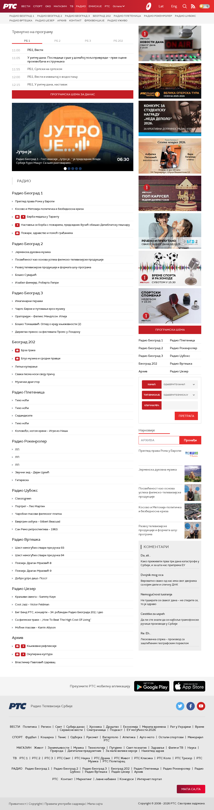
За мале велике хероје (121, 751)
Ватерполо (110, 737)
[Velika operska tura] (170, 81)
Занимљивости (58, 747)
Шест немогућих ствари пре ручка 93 (39, 547)
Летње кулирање (26, 366)
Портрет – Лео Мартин (30, 506)
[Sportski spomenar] (170, 306)
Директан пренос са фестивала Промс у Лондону (47, 332)
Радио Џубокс (185, 16)
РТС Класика (143, 758)
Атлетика (128, 737)
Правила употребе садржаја (65, 804)
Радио (81, 6)
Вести (25, 6)
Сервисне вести (71, 730)
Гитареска (22, 480)
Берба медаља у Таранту (42, 216)
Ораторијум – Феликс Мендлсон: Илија (41, 316)
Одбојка (76, 737)
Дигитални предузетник (84, 751)
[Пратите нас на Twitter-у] (180, 706)
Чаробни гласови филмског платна (38, 514)
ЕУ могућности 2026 (141, 730)
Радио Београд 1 (21, 16)
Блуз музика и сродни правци (40, 358)
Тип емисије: (152, 394)
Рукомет (92, 737)
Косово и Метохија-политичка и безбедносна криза (49, 209)
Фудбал (30, 737)
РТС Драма (102, 758)
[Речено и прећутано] (170, 231)
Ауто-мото (147, 737)
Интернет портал (149, 779)
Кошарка (47, 737)
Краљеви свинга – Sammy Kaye (35, 596)
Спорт (37, 6)
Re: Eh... (146, 633)
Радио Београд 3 (77, 16)
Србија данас (75, 727)
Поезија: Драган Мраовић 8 (33, 563)
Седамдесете (23, 415)
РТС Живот (122, 758)
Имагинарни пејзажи (29, 301)
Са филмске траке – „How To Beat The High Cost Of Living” (53, 620)
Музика (78, 747)
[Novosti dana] (170, 43)
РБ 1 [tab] (27, 41)
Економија (130, 727)
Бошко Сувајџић (26, 275)
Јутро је (24, 151)
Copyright (35, 804)
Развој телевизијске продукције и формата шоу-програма (53, 267)
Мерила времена (154, 727)
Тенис (62, 737)
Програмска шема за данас (72, 94)
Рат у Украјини (180, 727)
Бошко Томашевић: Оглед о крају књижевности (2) (48, 324)
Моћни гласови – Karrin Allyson (35, 627)
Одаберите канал (174, 384)
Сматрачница (96, 730)
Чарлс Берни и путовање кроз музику (40, 309)
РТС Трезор (183, 758)
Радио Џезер (44, 20)
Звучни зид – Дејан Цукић (32, 472)
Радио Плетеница (127, 16)
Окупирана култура (39, 654)
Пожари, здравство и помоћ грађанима (46, 233)
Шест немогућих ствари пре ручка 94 (39, 555)
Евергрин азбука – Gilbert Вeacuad (37, 521)
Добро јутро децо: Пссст (31, 578)
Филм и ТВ (175, 747)
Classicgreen (23, 498)
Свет (58, 727)
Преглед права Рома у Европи (35, 201)
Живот (38, 747)
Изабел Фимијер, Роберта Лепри (37, 282)
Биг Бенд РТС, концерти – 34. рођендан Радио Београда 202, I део (59, 612)
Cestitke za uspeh (153, 614)
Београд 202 (102, 16)
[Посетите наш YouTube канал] (201, 706)
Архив (61, 20)
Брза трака (27, 350)
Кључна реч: (151, 405)
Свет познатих (136, 747)
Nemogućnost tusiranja (156, 594)
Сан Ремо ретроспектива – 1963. (36, 529)
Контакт (75, 20)
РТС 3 (49, 758)
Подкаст (116, 730)
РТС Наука (82, 758)
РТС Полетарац (114, 761)
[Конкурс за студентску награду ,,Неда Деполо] (170, 118)
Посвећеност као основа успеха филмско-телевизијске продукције (59, 259)
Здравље (157, 747)
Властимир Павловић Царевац (35, 662)
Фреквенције (94, 20)
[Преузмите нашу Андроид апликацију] (151, 686)
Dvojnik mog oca (152, 575)
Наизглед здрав (152, 751)
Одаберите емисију (176, 394)
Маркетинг (84, 779)
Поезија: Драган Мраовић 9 (33, 571)
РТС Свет (63, 758)
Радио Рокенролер (158, 16)
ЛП (17, 449)
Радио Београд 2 (49, 16)
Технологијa (96, 747)
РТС (107, 6)
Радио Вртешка (20, 20)
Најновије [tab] (147, 430)
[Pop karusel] (170, 193)
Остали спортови (171, 737)
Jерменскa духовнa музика (33, 252)
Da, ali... (146, 555)
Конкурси (127, 779)
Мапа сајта (191, 789)
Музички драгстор (27, 382)
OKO (48, 6)
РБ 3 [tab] (88, 41)
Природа (56, 751)
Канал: (152, 384)
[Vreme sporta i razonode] (170, 268)
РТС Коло (164, 758)
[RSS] (193, 6)
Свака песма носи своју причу (35, 374)
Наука (191, 747)
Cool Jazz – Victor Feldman (32, 604)
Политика (30, 727)
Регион (46, 727)
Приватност (17, 804)
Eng (174, 6)
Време (199, 727)
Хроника (95, 727)
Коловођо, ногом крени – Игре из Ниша (41, 431)
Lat (161, 6)
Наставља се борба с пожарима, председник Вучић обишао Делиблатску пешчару (75, 225)
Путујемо (115, 747)
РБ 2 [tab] (57, 41)
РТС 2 (36, 758)
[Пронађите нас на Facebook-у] (190, 706)
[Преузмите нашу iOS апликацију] (189, 686)
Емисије (95, 6)
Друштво (112, 727)
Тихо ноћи (22, 400)
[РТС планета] (149, 6)
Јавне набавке (105, 779)
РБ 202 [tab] (118, 41)
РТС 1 (23, 758)
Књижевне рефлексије (41, 646)
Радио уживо (117, 20)
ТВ (71, 6)
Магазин (60, 6)
